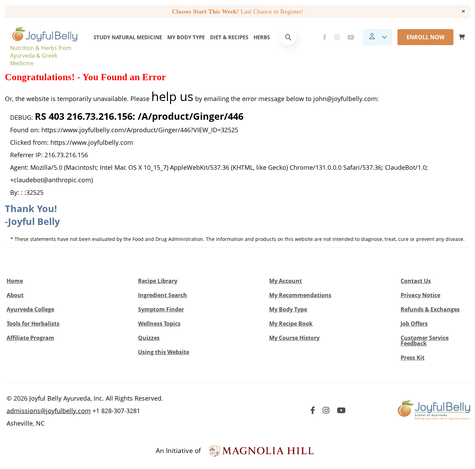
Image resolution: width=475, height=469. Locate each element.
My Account (285, 281)
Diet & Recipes (229, 37)
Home (15, 281)
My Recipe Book (291, 323)
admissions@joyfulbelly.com (49, 411)
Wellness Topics (159, 323)
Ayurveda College (30, 309)
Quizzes (149, 338)
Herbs (261, 37)
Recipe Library (157, 281)
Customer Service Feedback (425, 340)
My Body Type (186, 37)
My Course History (294, 338)
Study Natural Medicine (128, 37)
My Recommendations (300, 295)
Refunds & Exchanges (430, 309)
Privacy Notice (420, 295)
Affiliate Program (30, 338)
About (15, 295)
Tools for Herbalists (33, 323)
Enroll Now (425, 37)
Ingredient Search (162, 295)
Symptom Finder (161, 309)
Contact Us (416, 281)
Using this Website (163, 352)
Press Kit (413, 357)
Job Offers (414, 323)
